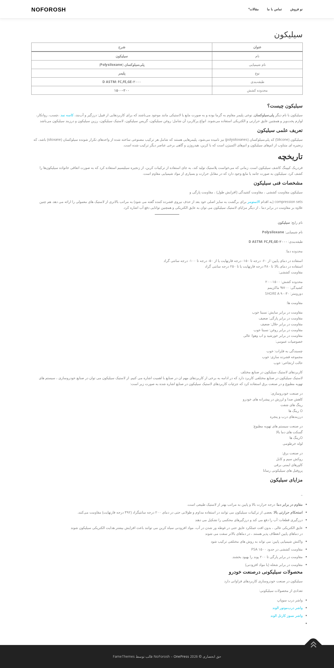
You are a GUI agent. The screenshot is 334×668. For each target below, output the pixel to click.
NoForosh (48, 9)
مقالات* (253, 9)
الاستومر (253, 201)
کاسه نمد (67, 115)
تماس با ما (274, 9)
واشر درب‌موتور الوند (287, 607)
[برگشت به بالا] (313, 645)
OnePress (181, 656)
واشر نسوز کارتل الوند (286, 615)
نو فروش (296, 9)
